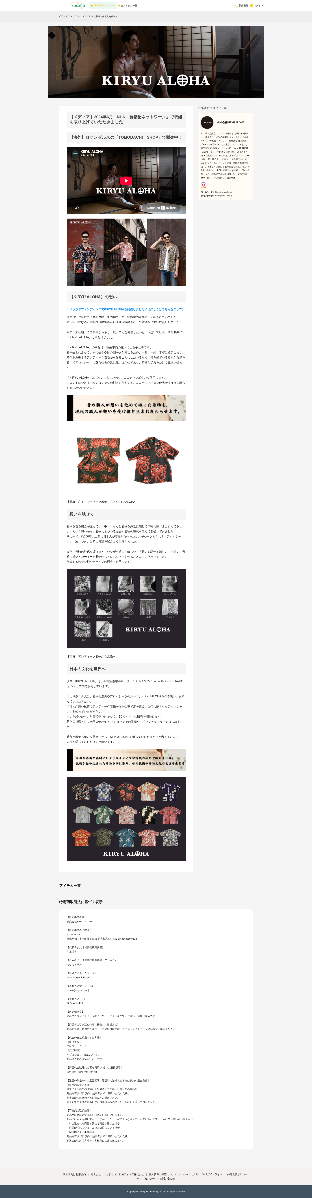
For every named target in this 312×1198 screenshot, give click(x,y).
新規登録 (243, 5)
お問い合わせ (167, 1178)
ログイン (258, 5)
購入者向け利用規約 (74, 1174)
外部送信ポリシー (237, 1174)
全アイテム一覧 (129, 5)
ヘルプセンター (146, 1178)
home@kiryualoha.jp (223, 196)
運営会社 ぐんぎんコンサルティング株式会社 (117, 1174)
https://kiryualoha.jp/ (223, 192)
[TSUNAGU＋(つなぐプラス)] (67, 3)
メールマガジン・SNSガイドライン (202, 1174)
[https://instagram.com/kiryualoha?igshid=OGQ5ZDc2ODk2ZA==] (203, 185)
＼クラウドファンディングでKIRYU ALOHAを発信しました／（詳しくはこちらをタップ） (126, 309)
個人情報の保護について (163, 1174)
